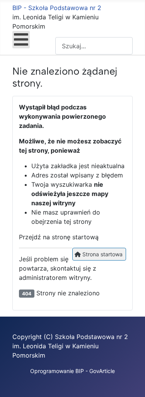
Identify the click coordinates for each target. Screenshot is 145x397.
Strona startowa (102, 254)
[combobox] (94, 46)
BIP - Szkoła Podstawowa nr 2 (56, 8)
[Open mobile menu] (21, 39)
